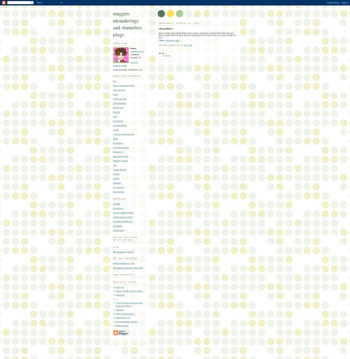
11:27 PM (188, 45)
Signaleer (117, 183)
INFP (130, 252)
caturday (120, 310)
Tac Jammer (118, 187)
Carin (115, 94)
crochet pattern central (123, 213)
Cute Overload (119, 103)
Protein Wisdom (120, 170)
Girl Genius (118, 121)
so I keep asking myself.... (127, 322)
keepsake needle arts (122, 221)
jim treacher (118, 143)
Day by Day (118, 108)
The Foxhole (118, 192)
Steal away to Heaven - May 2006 (128, 268)
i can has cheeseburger (123, 134)
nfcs (115, 165)
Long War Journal (121, 147)
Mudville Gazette (120, 161)
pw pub (116, 174)
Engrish (116, 112)
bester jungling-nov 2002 (124, 263)
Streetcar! (120, 295)
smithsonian (118, 230)
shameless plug (172, 40)
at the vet (120, 287)
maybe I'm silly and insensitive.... (130, 291)
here (161, 37)
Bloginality (120, 252)
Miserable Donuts (121, 156)
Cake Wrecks (119, 90)
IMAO (115, 139)
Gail (114, 116)
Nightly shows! (122, 326)
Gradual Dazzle (120, 125)
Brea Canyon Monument (124, 86)
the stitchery (118, 208)
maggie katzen (137, 51)
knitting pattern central (123, 217)
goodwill (116, 204)
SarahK (116, 178)
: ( (117, 299)
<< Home (166, 55)
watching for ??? (123, 318)
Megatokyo (118, 152)
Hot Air (116, 130)
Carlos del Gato (120, 99)
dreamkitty (117, 226)
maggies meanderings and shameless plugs (127, 24)
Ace (114, 81)
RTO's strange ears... (125, 314)
